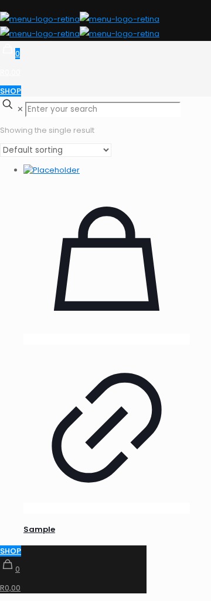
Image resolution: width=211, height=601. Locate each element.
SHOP (10, 91)
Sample (39, 529)
